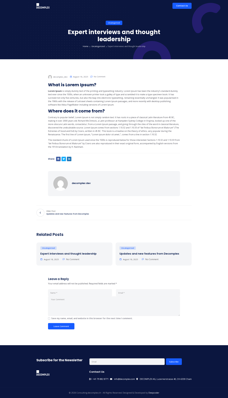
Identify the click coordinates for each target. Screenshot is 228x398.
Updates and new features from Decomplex (149, 253)
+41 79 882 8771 (101, 379)
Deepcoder (153, 392)
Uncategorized (114, 23)
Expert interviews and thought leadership (68, 253)
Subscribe (174, 361)
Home (85, 46)
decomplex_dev (60, 76)
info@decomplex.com (124, 379)
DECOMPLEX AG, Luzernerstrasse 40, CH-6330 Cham (165, 379)
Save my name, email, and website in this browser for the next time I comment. (92, 318)
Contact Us (182, 5)
